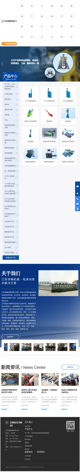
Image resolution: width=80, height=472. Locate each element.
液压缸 (7, 104)
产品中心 (29, 429)
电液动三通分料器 (68, 162)
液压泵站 (8, 99)
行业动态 (28, 459)
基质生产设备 (9, 252)
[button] (38, 79)
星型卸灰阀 (8, 109)
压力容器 (8, 247)
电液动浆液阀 (9, 148)
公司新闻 (28, 456)
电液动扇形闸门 (30, 162)
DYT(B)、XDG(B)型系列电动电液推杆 (10, 86)
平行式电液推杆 (30, 101)
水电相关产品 (9, 226)
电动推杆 (49, 121)
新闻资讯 (29, 452)
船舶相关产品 (9, 232)
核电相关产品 (9, 237)
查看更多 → (5, 409)
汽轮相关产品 (9, 221)
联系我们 (41, 452)
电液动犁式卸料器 (49, 141)
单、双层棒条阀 (10, 171)
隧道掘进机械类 (10, 242)
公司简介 (28, 426)
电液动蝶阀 (8, 153)
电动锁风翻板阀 (10, 166)
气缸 (6, 120)
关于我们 (29, 422)
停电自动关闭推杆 (30, 121)
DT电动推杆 (9, 94)
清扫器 (7, 115)
